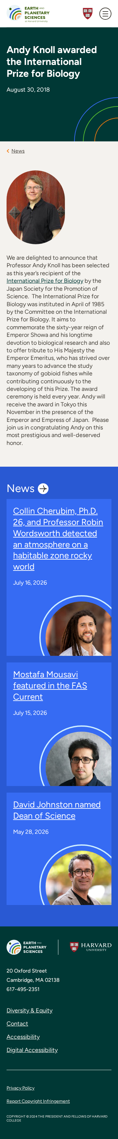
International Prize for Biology (45, 280)
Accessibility (23, 1036)
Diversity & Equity (29, 1010)
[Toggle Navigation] (105, 14)
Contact (17, 1023)
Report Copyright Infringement (38, 1101)
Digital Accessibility (32, 1050)
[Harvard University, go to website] (90, 947)
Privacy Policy (20, 1088)
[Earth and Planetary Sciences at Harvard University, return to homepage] (28, 13)
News (18, 151)
